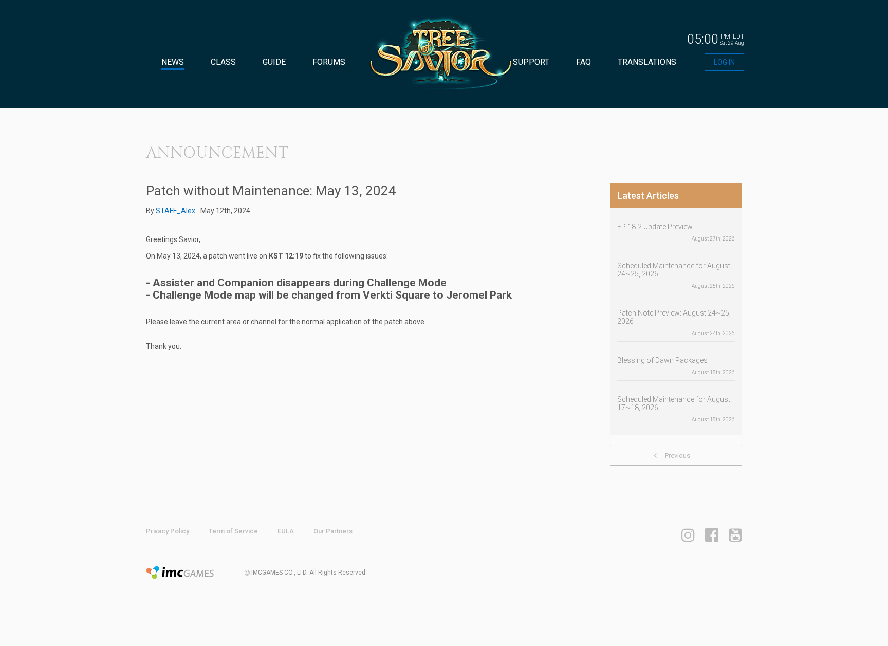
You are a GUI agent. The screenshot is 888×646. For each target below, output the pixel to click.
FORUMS (328, 62)
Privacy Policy (167, 531)
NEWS (172, 62)
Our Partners (333, 531)
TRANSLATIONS (647, 62)
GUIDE (274, 62)
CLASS (223, 62)
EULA (286, 531)
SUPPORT (531, 62)
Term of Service (233, 531)
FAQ (583, 62)
